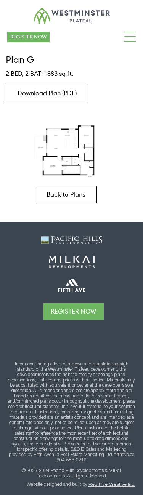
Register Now (28, 37)
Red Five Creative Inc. (111, 484)
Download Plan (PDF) (47, 93)
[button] (130, 35)
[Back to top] (73, 338)
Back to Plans (66, 195)
